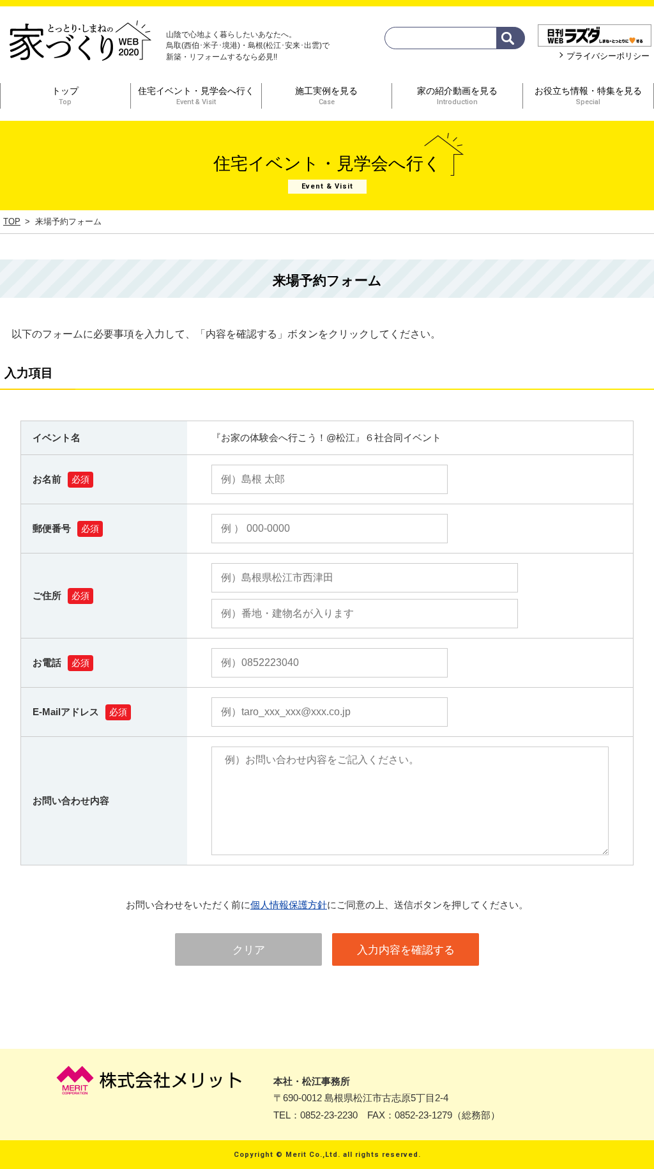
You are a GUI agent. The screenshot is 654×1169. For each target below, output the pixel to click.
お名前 (47, 479)
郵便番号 (52, 528)
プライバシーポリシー (608, 56)
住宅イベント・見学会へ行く (196, 96)
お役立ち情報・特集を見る (588, 96)
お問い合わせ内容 (71, 800)
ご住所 (47, 595)
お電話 (47, 662)
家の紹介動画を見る (457, 96)
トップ (65, 96)
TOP (11, 221)
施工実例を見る (326, 96)
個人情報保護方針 (288, 904)
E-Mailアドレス (66, 711)
